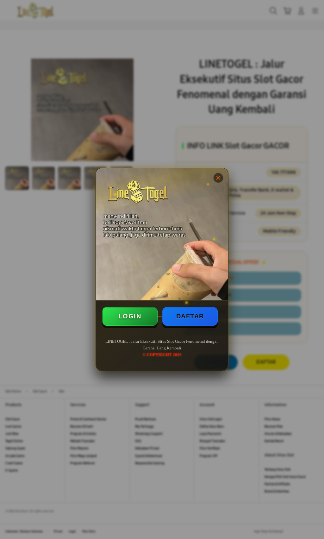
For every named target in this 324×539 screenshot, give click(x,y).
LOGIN (130, 316)
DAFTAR (190, 316)
